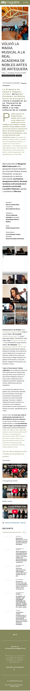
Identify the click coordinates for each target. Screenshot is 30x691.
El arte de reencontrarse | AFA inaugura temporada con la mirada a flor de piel (21, 572)
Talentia (18, 75)
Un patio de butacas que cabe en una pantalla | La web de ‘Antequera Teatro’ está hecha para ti (22, 585)
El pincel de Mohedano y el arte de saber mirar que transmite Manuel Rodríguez (22, 541)
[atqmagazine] (10, 2)
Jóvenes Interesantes (8, 75)
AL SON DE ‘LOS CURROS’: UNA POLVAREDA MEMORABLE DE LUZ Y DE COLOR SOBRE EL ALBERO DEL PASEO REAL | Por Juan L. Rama (21, 602)
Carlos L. (4, 73)
